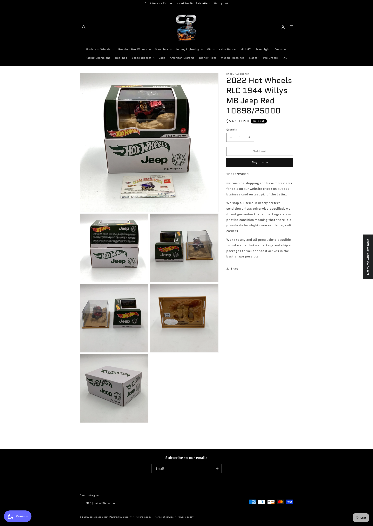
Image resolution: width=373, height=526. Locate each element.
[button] (84, 27)
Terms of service (164, 516)
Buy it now (260, 162)
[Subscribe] (217, 468)
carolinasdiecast (99, 517)
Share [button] (235, 268)
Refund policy (143, 516)
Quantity (231, 129)
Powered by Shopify (120, 517)
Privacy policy (186, 516)
